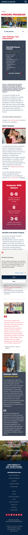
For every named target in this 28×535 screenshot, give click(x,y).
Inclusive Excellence (14, 496)
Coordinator (14, 177)
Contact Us (14, 504)
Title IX (14, 499)
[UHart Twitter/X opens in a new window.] (9, 515)
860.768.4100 (14, 531)
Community (14, 486)
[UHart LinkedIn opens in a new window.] (16, 515)
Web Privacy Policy (14, 519)
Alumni (14, 481)
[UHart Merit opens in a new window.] (19, 515)
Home (3, 11)
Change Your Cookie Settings (14, 521)
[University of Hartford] (8, 2)
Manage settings (19, 272)
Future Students (14, 475)
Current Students (14, 478)
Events (14, 494)
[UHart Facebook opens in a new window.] (7, 515)
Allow (14, 277)
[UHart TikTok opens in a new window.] (21, 515)
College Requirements (17, 166)
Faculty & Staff (14, 484)
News (14, 491)
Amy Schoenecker (14, 120)
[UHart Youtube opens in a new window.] (11, 515)
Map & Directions (14, 502)
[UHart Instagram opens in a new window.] (14, 515)
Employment (14, 510)
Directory (14, 507)
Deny (14, 281)
